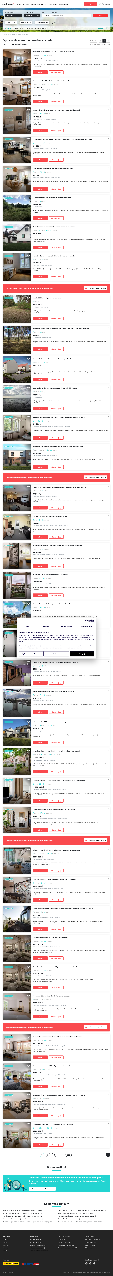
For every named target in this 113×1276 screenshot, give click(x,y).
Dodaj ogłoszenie (90, 4)
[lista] (104, 40)
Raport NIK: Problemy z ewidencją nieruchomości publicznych (78, 1219)
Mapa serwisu (7, 1248)
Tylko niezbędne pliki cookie (31, 654)
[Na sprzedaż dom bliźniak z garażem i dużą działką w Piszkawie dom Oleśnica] (17, 614)
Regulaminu (93, 1272)
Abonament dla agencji (37, 1248)
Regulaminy (61, 1239)
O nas (4, 1239)
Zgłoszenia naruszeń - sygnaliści (68, 1248)
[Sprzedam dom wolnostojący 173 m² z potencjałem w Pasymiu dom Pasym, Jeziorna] (17, 237)
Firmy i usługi (48, 4)
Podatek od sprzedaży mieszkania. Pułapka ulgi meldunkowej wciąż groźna (28, 1222)
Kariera (5, 1242)
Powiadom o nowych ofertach (97, 288)
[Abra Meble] (30, 1263)
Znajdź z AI (101, 28)
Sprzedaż (19, 4)
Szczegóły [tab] (46, 626)
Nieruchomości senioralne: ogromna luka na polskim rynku (22, 1213)
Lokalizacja (54, 12)
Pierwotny (33, 4)
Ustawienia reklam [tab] (66, 626)
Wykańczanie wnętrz (91, 1242)
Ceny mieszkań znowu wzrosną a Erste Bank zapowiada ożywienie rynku (82, 1210)
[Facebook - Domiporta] (86, 1263)
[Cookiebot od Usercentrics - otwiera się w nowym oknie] (86, 621)
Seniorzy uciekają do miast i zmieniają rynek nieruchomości (22, 1210)
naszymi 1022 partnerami (32, 635)
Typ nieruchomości (29, 12)
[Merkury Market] (11, 1263)
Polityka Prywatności (64, 1242)
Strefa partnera (90, 1245)
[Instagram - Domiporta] (90, 1263)
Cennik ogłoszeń (35, 1242)
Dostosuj (55, 654)
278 (68, 1155)
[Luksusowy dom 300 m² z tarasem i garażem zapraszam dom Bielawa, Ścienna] (17, 732)
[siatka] (100, 40)
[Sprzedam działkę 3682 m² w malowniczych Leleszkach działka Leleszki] (17, 208)
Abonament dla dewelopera (39, 1251)
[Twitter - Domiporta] (94, 1263)
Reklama (5, 1245)
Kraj (43, 12)
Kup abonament (63, 4)
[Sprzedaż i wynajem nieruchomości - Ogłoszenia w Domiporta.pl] (8, 4)
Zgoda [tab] (27, 626)
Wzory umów (89, 1248)
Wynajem (26, 4)
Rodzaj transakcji (10, 12)
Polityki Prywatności (104, 1272)
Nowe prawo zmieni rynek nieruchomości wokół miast (76, 1213)
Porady (55, 4)
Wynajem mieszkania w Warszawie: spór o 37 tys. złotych (77, 1216)
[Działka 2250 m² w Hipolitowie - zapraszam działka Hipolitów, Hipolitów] (17, 309)
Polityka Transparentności (66, 1245)
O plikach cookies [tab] (86, 626)
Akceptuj (82, 654)
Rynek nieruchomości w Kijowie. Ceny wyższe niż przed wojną (23, 1219)
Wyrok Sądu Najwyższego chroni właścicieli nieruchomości (22, 1216)
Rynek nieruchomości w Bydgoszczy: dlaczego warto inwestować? (80, 1222)
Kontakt (5, 1251)
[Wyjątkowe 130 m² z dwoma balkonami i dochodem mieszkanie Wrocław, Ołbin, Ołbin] (17, 585)
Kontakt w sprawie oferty (38, 1245)
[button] (2, 17)
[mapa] (108, 40)
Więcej (40, 72)
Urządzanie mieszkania (92, 1239)
